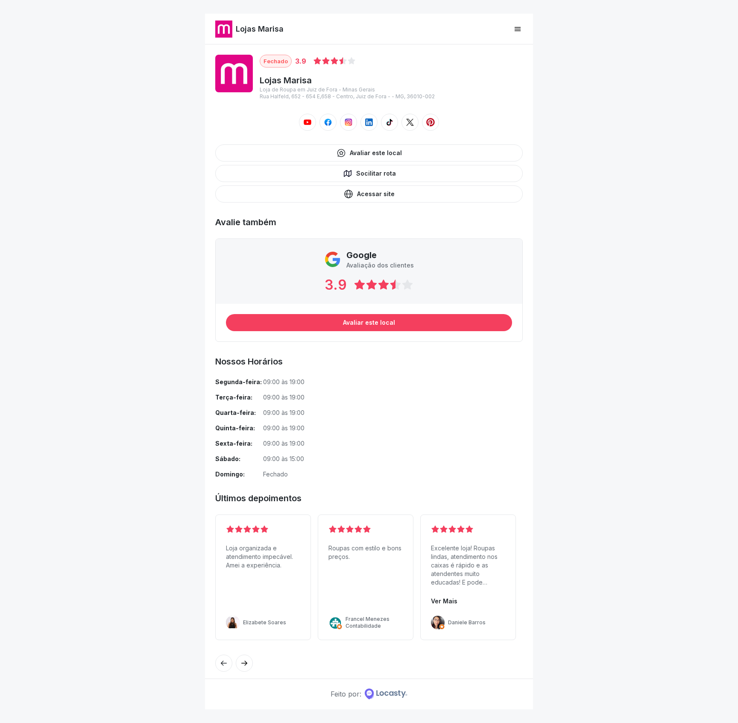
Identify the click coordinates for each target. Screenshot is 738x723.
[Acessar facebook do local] (328, 122)
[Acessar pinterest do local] (430, 122)
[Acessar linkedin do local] (369, 122)
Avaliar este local (376, 152)
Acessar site (376, 193)
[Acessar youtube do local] (307, 122)
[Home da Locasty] (386, 694)
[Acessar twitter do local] (410, 122)
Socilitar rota (376, 173)
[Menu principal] (517, 29)
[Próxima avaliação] (223, 663)
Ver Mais (444, 601)
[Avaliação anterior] (244, 663)
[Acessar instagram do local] (348, 122)
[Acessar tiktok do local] (389, 122)
